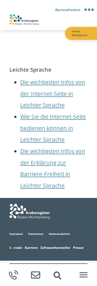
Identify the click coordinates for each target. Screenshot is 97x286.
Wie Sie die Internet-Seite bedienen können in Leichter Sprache (53, 128)
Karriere (31, 247)
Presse (78, 247)
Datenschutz (35, 234)
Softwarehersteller (55, 247)
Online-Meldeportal (80, 33)
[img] (57, 275)
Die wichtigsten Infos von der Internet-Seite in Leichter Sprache (52, 93)
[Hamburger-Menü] (83, 275)
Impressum (16, 234)
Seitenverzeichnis (59, 234)
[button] (9, 249)
